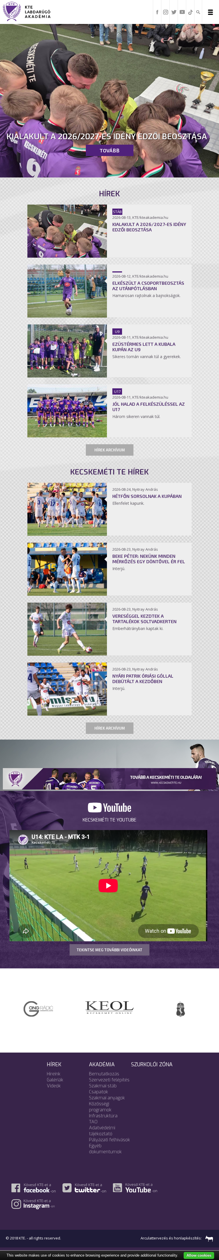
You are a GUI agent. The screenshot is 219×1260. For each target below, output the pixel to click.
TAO (93, 1122)
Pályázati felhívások (109, 1140)
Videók (54, 1086)
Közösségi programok (100, 1107)
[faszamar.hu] (207, 1238)
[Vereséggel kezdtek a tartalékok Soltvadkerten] (67, 654)
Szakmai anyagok (107, 1098)
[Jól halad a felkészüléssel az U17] (67, 436)
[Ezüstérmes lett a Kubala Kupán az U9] (67, 376)
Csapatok (98, 1092)
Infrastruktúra (103, 1116)
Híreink (53, 1074)
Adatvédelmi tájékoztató (102, 1131)
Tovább (109, 150)
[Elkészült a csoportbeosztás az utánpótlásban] (67, 316)
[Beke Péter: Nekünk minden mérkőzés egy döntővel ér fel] (67, 594)
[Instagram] (165, 12)
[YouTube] (182, 12)
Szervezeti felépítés (109, 1080)
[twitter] (174, 12)
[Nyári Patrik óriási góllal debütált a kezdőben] (67, 714)
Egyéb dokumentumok (105, 1149)
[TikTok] (190, 12)
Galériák (55, 1080)
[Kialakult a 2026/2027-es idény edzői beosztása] (67, 256)
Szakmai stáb (103, 1086)
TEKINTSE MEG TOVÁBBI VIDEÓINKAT (109, 950)
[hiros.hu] (182, 1006)
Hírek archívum (109, 450)
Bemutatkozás (104, 1074)
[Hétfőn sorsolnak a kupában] (67, 534)
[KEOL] (40, 1007)
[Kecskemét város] (111, 1008)
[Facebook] (157, 12)
